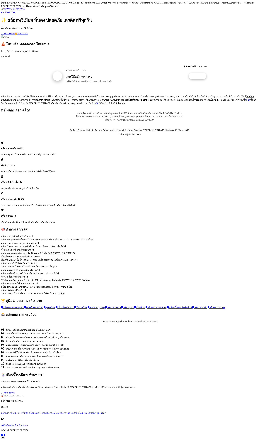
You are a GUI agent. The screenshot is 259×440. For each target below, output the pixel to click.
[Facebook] (4, 435)
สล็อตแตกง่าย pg (217, 307)
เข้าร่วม (11, 12)
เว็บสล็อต (140, 307)
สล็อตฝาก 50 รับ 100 (156, 307)
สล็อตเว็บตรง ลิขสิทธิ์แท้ (180, 307)
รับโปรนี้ (198, 76)
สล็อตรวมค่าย (114, 307)
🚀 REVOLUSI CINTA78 (13, 9)
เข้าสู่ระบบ (23, 425)
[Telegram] (2, 435)
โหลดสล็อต (81, 307)
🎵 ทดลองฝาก (8, 33)
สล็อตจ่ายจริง (200, 307)
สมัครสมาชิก (11, 425)
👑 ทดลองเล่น (21, 33)
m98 (96, 103)
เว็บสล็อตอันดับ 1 (65, 307)
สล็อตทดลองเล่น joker (13, 307)
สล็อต (247, 100)
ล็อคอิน (4, 12)
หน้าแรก (5, 413)
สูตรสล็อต (50, 307)
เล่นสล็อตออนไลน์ (34, 307)
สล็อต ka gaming (97, 307)
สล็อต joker (128, 307)
